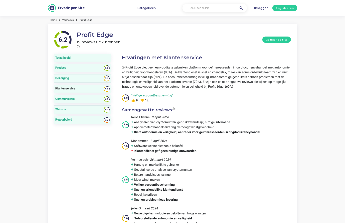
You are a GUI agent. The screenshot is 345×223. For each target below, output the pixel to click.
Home (53, 20)
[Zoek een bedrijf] (241, 8)
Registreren (285, 8)
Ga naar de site (277, 39)
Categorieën (146, 8)
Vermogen (68, 20)
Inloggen (261, 8)
